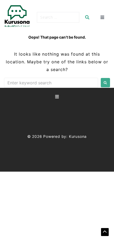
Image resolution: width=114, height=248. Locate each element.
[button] (105, 232)
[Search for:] (51, 83)
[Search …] (58, 17)
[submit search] (87, 17)
